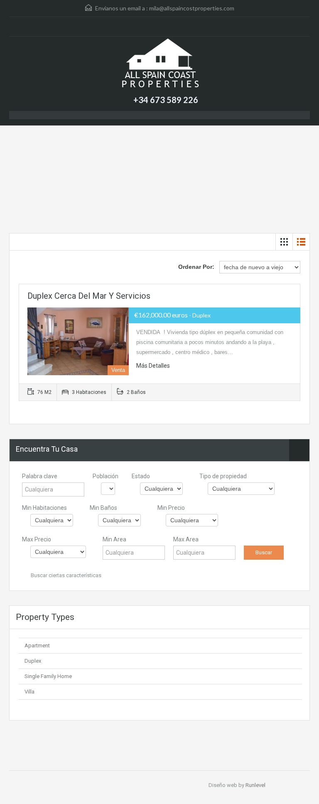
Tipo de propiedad (223, 476)
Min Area (114, 539)
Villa (29, 691)
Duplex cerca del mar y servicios (88, 296)
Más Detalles (153, 365)
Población (105, 476)
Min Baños (103, 507)
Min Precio (171, 507)
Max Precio (36, 539)
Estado (141, 476)
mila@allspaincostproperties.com (191, 8)
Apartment (37, 645)
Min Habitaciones (44, 507)
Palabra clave (39, 476)
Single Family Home (48, 676)
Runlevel (255, 785)
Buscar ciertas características (65, 575)
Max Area (186, 539)
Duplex (33, 661)
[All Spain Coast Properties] (159, 65)
